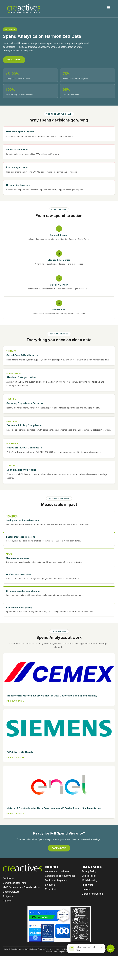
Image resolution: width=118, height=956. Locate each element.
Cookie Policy (89, 876)
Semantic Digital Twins (14, 883)
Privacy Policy (89, 871)
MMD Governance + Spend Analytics (21, 887)
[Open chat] (110, 948)
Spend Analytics (11, 892)
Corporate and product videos (60, 876)
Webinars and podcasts (57, 871)
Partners (7, 900)
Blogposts (50, 885)
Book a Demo (14, 59)
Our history (8, 878)
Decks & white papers (56, 880)
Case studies (51, 889)
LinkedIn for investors (92, 894)
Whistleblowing (89, 880)
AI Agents (8, 896)
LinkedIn (86, 889)
